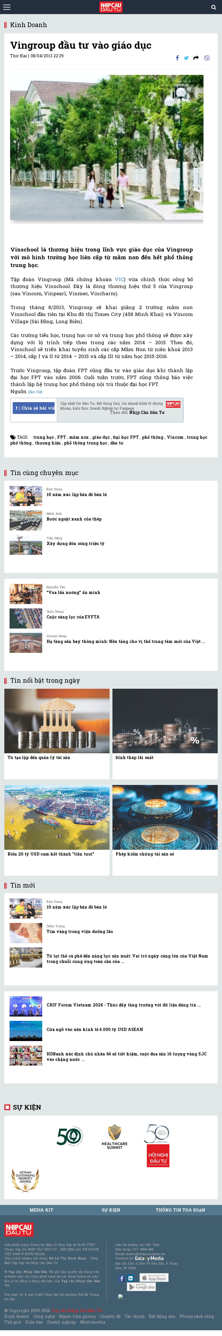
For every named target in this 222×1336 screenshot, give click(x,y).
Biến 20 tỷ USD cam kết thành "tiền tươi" (51, 854)
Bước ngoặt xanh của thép (74, 519)
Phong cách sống (197, 1316)
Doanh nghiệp (61, 1322)
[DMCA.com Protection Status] (120, 1296)
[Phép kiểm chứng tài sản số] (165, 817)
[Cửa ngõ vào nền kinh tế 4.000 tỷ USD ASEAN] (26, 1031)
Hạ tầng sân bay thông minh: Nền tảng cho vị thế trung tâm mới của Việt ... (126, 641)
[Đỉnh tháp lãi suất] (165, 720)
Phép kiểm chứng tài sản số (145, 854)
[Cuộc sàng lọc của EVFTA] (26, 618)
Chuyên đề (109, 1316)
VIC (118, 279)
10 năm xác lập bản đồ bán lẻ (77, 494)
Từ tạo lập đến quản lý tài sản (39, 757)
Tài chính (135, 1316)
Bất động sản (162, 1316)
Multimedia (92, 1322)
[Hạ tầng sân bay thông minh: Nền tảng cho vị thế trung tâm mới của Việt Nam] (26, 643)
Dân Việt (35, 391)
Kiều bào (34, 1322)
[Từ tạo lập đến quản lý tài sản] (57, 720)
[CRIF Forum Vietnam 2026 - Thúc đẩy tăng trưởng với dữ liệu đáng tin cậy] (26, 1006)
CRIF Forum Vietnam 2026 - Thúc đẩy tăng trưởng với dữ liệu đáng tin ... (124, 1005)
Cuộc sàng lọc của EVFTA (73, 617)
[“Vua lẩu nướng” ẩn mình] (26, 594)
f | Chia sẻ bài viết (35, 408)
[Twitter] (186, 57)
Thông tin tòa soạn (180, 1210)
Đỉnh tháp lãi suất (134, 757)
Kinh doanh (16, 1316)
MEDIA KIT (41, 1210)
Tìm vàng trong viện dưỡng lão (80, 931)
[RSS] (196, 57)
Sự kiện (27, 1107)
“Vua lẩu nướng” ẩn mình (73, 592)
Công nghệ (44, 1316)
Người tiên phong (77, 1316)
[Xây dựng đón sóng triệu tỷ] (26, 545)
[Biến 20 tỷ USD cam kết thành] (57, 817)
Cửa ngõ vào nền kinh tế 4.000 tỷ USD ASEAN (95, 1029)
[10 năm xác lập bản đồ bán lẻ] (26, 496)
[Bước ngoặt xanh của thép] (26, 520)
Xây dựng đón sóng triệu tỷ (75, 543)
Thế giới (12, 1322)
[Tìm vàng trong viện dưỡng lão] (26, 933)
